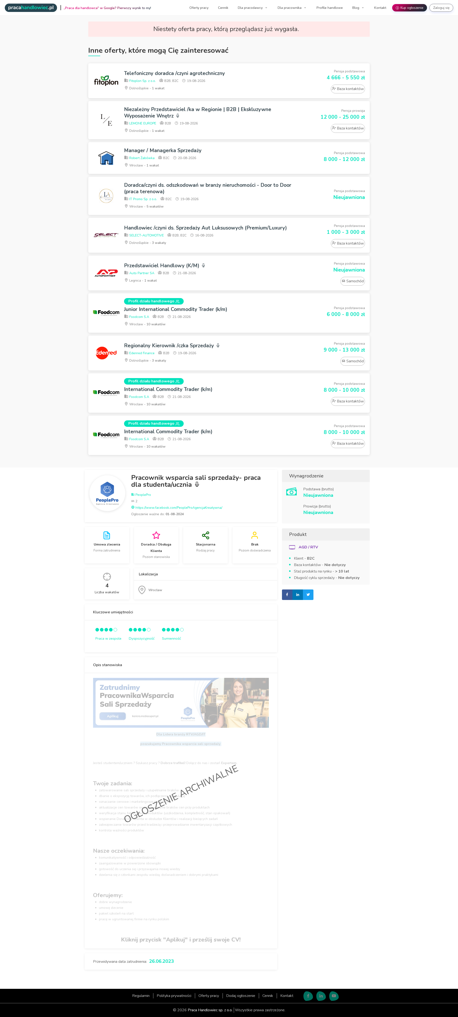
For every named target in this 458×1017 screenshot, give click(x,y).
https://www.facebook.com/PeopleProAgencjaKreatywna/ (178, 507)
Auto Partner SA (141, 273)
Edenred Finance (141, 353)
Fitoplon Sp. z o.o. (142, 81)
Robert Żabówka (141, 158)
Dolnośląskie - (146, 88)
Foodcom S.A (138, 317)
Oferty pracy (198, 7)
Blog (356, 7)
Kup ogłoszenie (410, 7)
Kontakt (380, 7)
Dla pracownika (290, 7)
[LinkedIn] (321, 996)
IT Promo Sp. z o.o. (142, 199)
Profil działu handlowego (151, 301)
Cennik (223, 7)
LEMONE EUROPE (142, 123)
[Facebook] (308, 996)
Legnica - (142, 280)
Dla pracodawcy (251, 7)
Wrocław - (143, 165)
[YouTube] (334, 996)
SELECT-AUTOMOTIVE (146, 235)
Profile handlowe (330, 7)
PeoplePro (143, 494)
